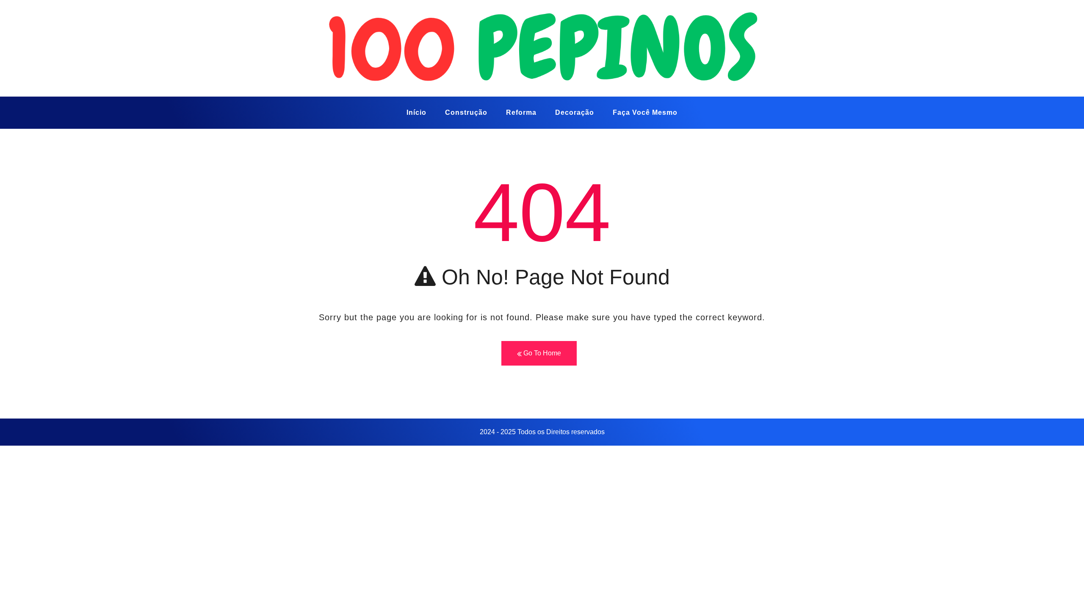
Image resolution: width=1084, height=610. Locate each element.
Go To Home (541, 353)
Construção (466, 112)
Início (416, 112)
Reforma (521, 112)
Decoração (574, 112)
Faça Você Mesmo (645, 112)
